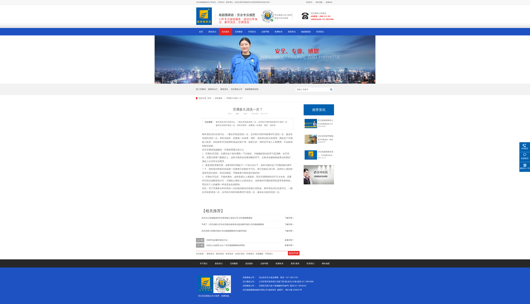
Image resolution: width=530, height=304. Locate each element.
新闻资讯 (292, 32)
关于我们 (203, 264)
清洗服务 (225, 32)
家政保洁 (212, 32)
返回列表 (294, 253)
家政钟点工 (213, 89)
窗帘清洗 (220, 254)
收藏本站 (329, 2)
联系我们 (320, 32)
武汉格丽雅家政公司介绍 (328, 120)
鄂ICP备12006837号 (293, 290)
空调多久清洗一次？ (234, 98)
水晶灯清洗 (240, 254)
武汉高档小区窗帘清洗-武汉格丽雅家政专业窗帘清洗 (224, 231)
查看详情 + (289, 240)
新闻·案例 (295, 264)
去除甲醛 (265, 32)
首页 (201, 32)
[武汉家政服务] (265, 83)
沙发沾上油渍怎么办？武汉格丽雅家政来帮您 (225, 245)
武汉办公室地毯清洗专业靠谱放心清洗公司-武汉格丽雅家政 (227, 218)
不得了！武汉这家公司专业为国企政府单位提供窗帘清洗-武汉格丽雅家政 (233, 224)
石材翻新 (239, 32)
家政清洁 (224, 89)
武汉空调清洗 (208, 150)
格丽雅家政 (306, 32)
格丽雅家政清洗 (252, 89)
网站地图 (319, 2)
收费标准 (278, 32)
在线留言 (309, 2)
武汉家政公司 (236, 89)
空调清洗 (250, 254)
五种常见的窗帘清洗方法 (216, 240)
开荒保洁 (252, 32)
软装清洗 (229, 254)
